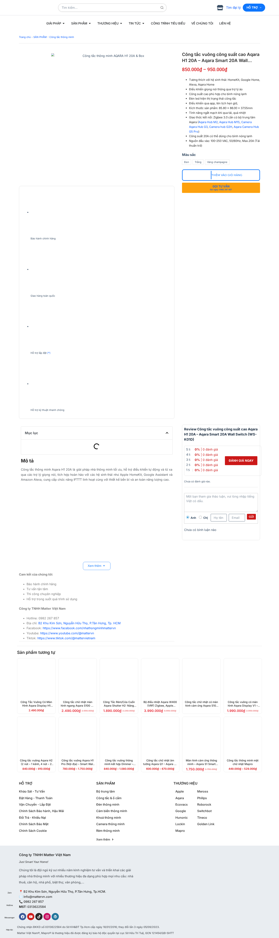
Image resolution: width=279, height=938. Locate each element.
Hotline (9, 905)
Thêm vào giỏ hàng (226, 175)
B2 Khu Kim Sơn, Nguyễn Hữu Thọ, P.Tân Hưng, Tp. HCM (79, 623)
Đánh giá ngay (241, 460)
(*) (48, 352)
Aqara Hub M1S (229, 122)
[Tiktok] (39, 916)
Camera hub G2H (220, 127)
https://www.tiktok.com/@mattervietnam (66, 638)
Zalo (10, 893)
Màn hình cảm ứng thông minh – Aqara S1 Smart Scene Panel (201, 764)
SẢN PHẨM (40, 37)
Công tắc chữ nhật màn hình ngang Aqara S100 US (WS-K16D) (78, 705)
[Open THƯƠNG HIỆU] (121, 23)
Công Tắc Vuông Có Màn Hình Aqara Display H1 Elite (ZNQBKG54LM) (36, 705)
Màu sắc (189, 155)
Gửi (251, 516)
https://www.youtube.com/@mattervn (67, 633)
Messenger (10, 917)
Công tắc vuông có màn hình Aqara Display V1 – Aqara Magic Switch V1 (243, 705)
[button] (167, 432)
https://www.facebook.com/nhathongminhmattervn (79, 628)
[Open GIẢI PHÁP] (63, 23)
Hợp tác (9, 930)
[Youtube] (30, 916)
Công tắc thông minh (61, 37)
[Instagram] (47, 916)
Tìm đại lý (233, 7)
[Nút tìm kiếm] (162, 7)
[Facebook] (22, 916)
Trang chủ (25, 37)
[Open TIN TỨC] (143, 23)
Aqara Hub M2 (208, 122)
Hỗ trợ (252, 7)
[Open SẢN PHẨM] (89, 23)
